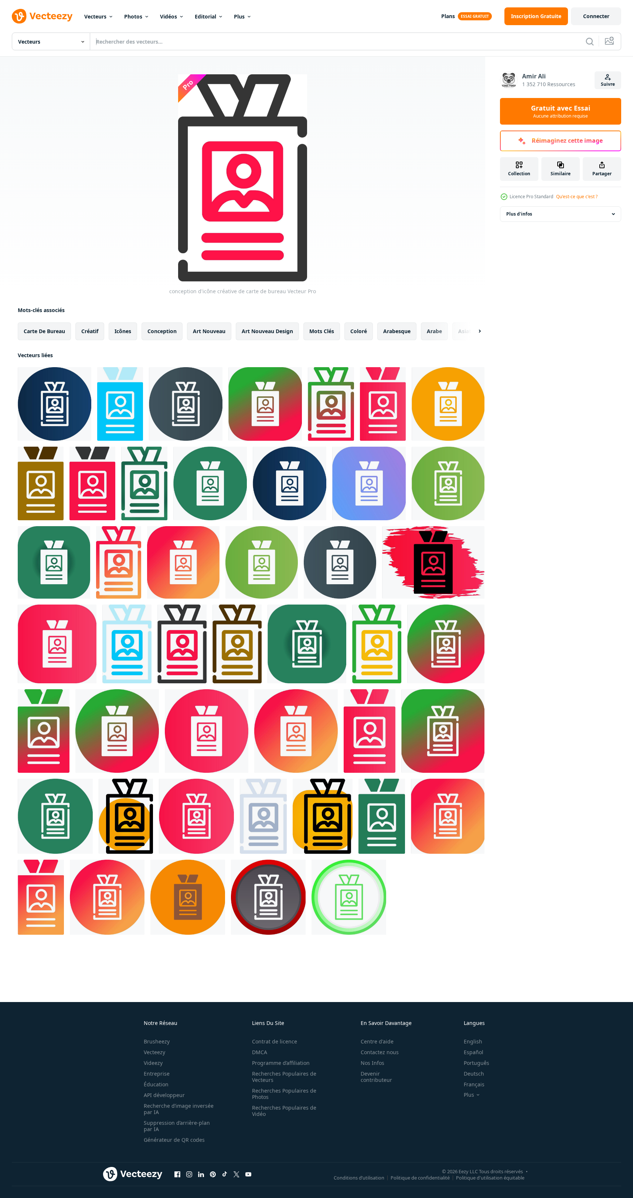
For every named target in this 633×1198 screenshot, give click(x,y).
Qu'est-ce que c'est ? (577, 196)
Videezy (153, 1062)
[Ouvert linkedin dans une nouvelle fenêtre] (201, 1174)
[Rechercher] (589, 41)
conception (162, 331)
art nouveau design (267, 331)
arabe (434, 331)
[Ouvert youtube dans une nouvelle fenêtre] (248, 1174)
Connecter (596, 16)
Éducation (156, 1084)
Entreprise (157, 1073)
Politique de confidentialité (420, 1177)
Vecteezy (154, 1052)
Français (474, 1084)
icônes (123, 331)
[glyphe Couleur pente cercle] (118, 562)
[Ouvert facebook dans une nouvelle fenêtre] (177, 1174)
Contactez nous (380, 1052)
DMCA (259, 1052)
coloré (358, 331)
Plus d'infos (519, 214)
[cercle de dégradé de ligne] (265, 404)
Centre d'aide (377, 1041)
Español (473, 1052)
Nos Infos (372, 1062)
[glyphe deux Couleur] (41, 483)
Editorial (205, 16)
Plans (448, 16)
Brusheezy (157, 1041)
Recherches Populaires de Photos (284, 1093)
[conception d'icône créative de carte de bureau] (54, 404)
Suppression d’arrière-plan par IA (177, 1126)
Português (476, 1062)
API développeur (164, 1095)
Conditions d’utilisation (359, 1177)
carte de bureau (44, 331)
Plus (239, 16)
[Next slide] (473, 331)
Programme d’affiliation (281, 1062)
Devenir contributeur (376, 1076)
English (473, 1041)
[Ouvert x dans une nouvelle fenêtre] (236, 1174)
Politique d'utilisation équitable (490, 1177)
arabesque (397, 331)
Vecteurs (95, 16)
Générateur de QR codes (174, 1139)
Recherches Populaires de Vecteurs (284, 1076)
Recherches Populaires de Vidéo (284, 1110)
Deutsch (474, 1073)
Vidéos (168, 16)
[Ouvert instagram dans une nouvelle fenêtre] (189, 1174)
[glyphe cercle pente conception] (448, 404)
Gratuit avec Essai (560, 111)
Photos (133, 16)
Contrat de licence (274, 1041)
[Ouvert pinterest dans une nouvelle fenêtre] (213, 1174)
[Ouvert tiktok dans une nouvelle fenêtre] (225, 1174)
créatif (89, 331)
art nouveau (209, 331)
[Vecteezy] (42, 16)
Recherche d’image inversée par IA (179, 1109)
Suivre (608, 84)
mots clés (321, 331)
